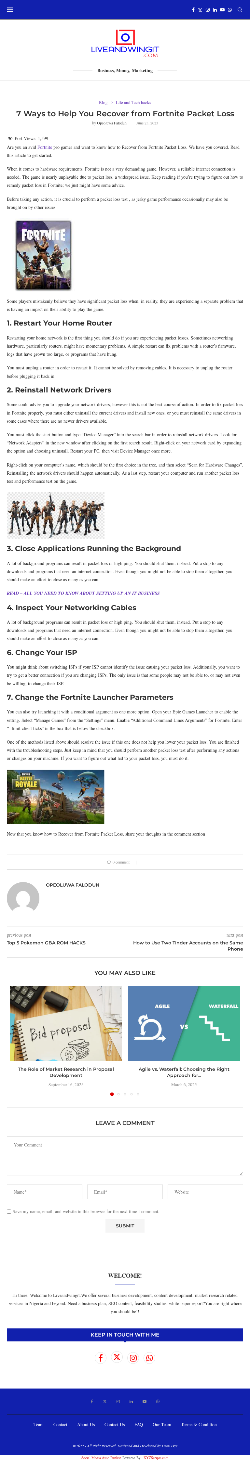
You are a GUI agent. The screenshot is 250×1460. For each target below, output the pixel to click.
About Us (86, 1424)
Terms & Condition (199, 1424)
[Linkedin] (215, 9)
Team (39, 1424)
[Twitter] (200, 9)
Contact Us (114, 1424)
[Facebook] (193, 9)
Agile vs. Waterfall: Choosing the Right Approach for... (184, 1072)
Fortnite (44, 147)
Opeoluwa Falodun (112, 122)
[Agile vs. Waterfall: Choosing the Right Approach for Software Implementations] (184, 1023)
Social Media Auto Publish (101, 1457)
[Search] (240, 9)
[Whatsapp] (230, 9)
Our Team (162, 1424)
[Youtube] (222, 9)
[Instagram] (208, 9)
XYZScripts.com (156, 1457)
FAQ (138, 1424)
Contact (60, 1424)
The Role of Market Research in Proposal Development (66, 1072)
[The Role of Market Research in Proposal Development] (66, 1023)
